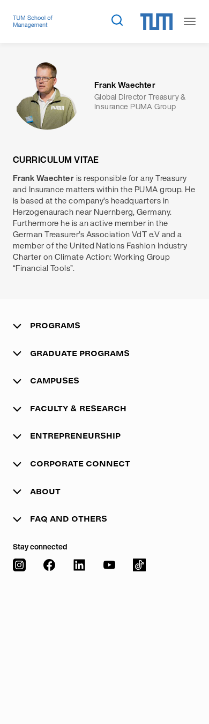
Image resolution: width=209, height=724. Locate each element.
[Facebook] (49, 631)
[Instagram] (19, 631)
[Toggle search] (116, 19)
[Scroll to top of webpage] (185, 691)
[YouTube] (109, 631)
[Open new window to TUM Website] (156, 21)
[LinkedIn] (79, 631)
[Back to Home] (33, 21)
